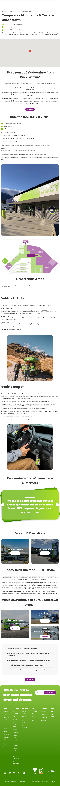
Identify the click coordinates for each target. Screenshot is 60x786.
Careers (6, 724)
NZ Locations (17, 11)
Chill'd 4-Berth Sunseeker (15, 743)
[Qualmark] (42, 771)
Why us (5, 746)
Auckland (43, 711)
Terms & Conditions (35, 781)
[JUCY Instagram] (5, 772)
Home (3, 11)
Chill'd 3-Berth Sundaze (15, 737)
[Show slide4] (27, 524)
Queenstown (44, 717)
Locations (9, 11)
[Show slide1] (21, 524)
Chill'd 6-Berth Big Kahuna (15, 750)
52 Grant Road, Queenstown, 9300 (13, 24)
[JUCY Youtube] (14, 772)
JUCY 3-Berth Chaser (15, 717)
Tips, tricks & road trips (6, 719)
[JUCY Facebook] (9, 772)
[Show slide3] (25, 524)
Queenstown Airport (27, 11)
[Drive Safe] (52, 771)
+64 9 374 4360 (8, 27)
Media (5, 731)
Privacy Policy (45, 781)
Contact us (6, 711)
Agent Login (22, 781)
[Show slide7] (33, 524)
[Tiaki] (35, 771)
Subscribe (50, 692)
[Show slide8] (35, 524)
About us (6, 714)
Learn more (15, 553)
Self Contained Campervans (16, 756)
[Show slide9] (37, 524)
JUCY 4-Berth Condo (15, 724)
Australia (43, 720)
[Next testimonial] (57, 504)
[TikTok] (19, 772)
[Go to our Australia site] (53, 781)
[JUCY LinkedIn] (23, 772)
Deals (52, 711)
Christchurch (44, 714)
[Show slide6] (31, 524)
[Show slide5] (29, 524)
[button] (30, 51)
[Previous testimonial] (2, 504)
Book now (30, 109)
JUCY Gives (6, 734)
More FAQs (30, 679)
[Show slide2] (23, 524)
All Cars (33, 721)
